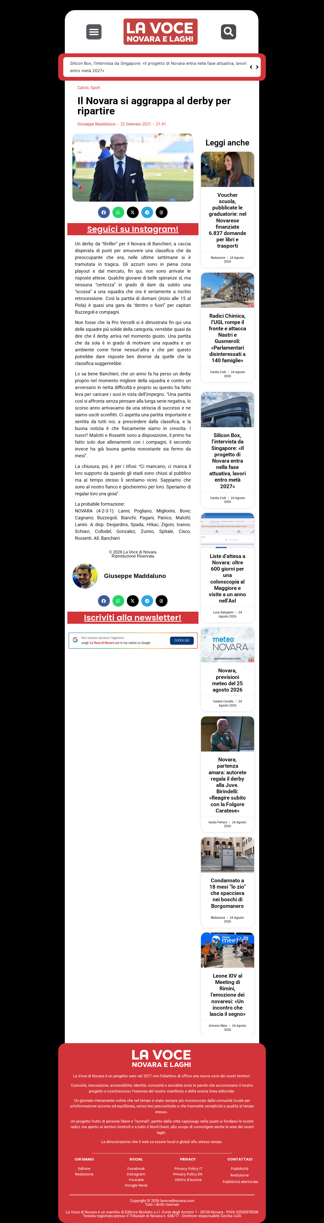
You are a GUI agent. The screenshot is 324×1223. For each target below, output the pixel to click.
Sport (95, 87)
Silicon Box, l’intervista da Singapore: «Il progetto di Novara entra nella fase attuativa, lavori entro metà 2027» (227, 460)
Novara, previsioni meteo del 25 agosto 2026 (227, 680)
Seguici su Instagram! (133, 229)
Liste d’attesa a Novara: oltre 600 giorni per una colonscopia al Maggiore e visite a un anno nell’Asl (227, 578)
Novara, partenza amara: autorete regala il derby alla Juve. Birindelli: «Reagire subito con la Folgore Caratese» (227, 785)
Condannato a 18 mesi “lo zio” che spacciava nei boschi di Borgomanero (227, 893)
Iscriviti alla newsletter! (132, 617)
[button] (94, 31)
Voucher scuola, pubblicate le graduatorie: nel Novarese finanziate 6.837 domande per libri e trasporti (227, 220)
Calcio (83, 87)
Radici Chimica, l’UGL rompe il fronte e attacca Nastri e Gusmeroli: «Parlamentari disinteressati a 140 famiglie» (227, 338)
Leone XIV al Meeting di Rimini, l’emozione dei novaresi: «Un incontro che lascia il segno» (228, 995)
